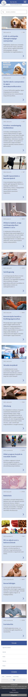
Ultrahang (7, 406)
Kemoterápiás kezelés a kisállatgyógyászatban (12, 317)
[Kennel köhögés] (14, 570)
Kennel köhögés (9, 583)
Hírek (4, 656)
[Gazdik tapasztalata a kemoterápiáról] (14, 163)
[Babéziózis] (14, 482)
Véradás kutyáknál (10, 365)
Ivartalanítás (8, 624)
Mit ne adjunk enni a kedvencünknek (11, 541)
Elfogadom (14, 695)
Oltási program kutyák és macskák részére (12, 455)
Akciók (4, 652)
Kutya (4, 665)
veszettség (15, 676)
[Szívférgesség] (14, 259)
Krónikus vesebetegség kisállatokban (12, 126)
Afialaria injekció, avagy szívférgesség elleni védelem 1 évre (12, 225)
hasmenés (8, 676)
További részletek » (14, 692)
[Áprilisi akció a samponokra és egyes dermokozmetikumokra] (14, 68)
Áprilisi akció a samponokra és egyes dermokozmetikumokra (13, 84)
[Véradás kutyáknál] (14, 352)
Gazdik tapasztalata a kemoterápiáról (11, 177)
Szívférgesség (8, 272)
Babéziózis (7, 495)
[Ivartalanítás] (14, 611)
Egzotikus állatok (7, 647)
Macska (4, 661)
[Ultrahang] (14, 393)
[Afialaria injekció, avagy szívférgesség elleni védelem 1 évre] (14, 209)
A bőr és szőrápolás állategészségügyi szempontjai (10, 38)
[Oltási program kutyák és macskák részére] (14, 441)
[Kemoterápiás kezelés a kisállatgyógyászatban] (14, 303)
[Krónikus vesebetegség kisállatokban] (14, 112)
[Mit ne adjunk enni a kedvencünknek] (14, 527)
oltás (3, 676)
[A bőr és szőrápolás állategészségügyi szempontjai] (14, 23)
